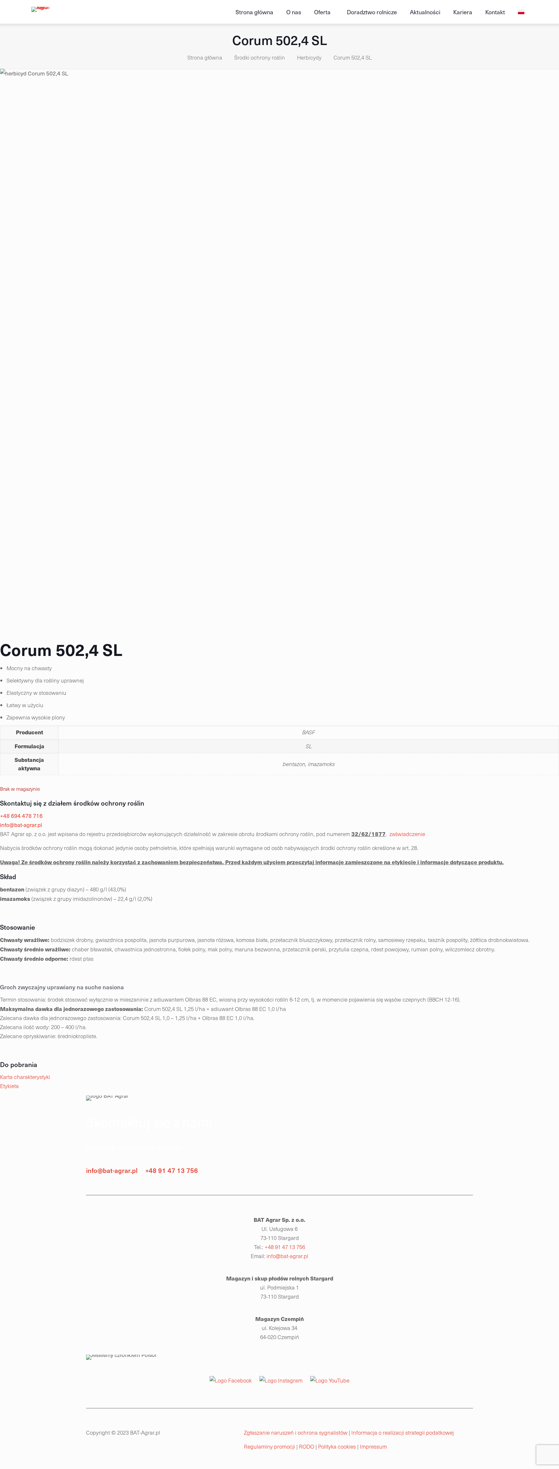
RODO (307, 1446)
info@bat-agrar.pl (111, 1170)
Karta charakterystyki (25, 1077)
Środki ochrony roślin (259, 57)
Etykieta (9, 1086)
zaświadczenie (407, 834)
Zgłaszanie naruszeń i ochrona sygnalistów (295, 1432)
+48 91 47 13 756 (171, 1170)
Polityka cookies (337, 1446)
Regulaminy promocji (269, 1446)
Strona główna (204, 57)
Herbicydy (309, 57)
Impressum (374, 1446)
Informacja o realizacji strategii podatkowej (402, 1432)
